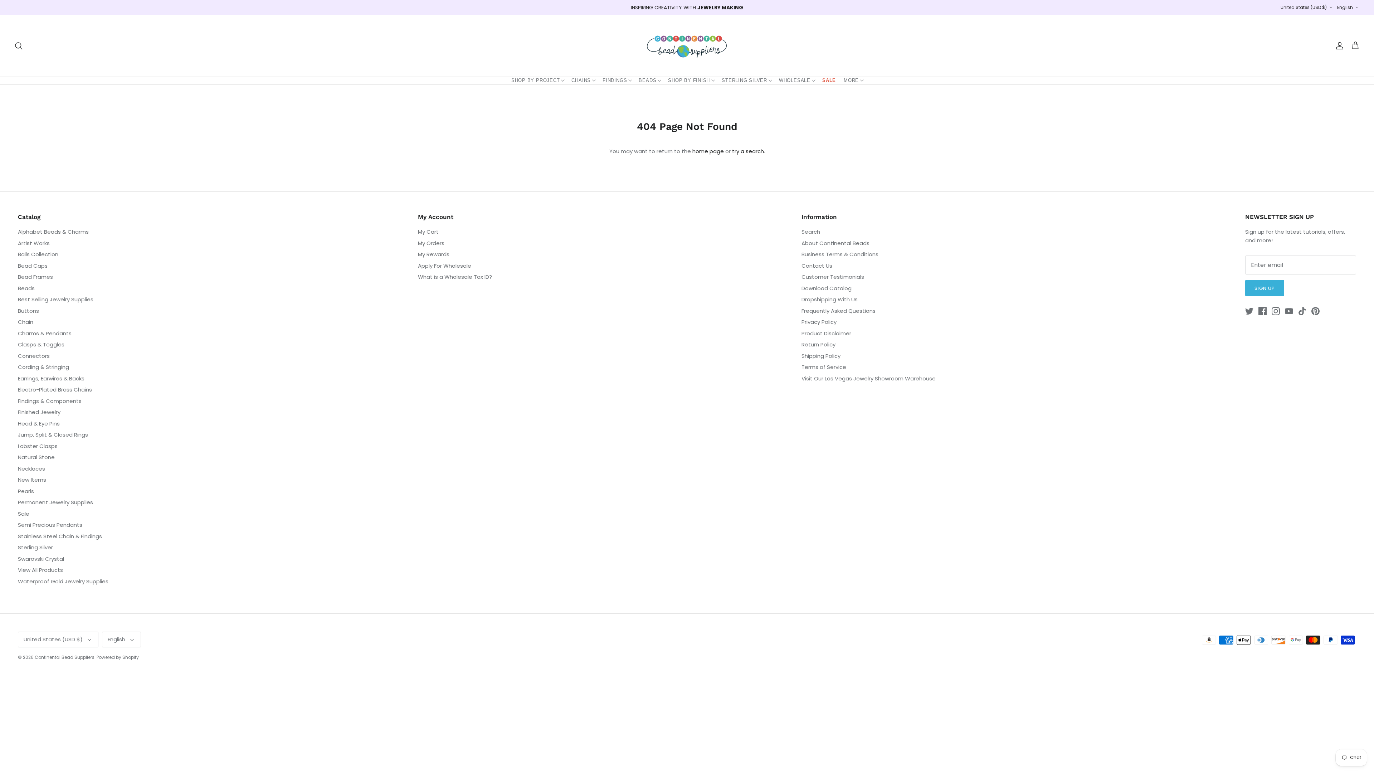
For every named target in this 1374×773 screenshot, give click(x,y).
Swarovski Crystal (41, 559)
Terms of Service (824, 367)
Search (811, 231)
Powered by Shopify (118, 657)
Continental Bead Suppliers (64, 657)
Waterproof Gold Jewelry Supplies (63, 581)
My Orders (431, 243)
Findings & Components (50, 401)
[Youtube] (1289, 311)
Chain (25, 322)
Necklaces (31, 468)
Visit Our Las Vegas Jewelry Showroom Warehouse (869, 378)
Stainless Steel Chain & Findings (60, 536)
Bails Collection (38, 254)
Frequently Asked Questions (839, 311)
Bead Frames (35, 277)
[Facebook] (1262, 311)
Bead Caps (33, 265)
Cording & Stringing (43, 367)
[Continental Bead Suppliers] (687, 45)
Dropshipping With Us (830, 299)
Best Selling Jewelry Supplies (55, 299)
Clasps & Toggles (41, 344)
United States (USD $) (1304, 7)
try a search (748, 151)
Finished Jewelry (39, 412)
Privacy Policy (819, 322)
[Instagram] (1276, 311)
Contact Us (817, 265)
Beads (647, 80)
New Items (32, 479)
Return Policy (818, 344)
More (851, 80)
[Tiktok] (1302, 311)
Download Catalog (827, 288)
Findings (615, 80)
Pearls (26, 491)
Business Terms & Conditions (840, 254)
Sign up (1264, 288)
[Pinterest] (1315, 311)
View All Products (40, 570)
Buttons (28, 311)
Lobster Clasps (38, 446)
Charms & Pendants (45, 333)
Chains (581, 80)
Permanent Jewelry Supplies (55, 502)
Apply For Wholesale (444, 265)
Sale (829, 80)
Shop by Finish (689, 80)
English (1345, 7)
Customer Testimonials (833, 277)
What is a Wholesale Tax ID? (455, 277)
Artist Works (34, 243)
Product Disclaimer (826, 333)
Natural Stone (36, 457)
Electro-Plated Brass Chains (55, 389)
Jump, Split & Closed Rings (53, 434)
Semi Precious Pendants (50, 525)
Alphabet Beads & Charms (53, 231)
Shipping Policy (821, 356)
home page (708, 151)
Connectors (34, 356)
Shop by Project (535, 80)
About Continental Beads (835, 243)
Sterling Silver (744, 80)
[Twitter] (1249, 311)
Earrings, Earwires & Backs (51, 378)
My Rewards (433, 254)
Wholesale (794, 80)
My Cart (428, 231)
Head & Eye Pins (39, 423)
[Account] (1338, 46)
